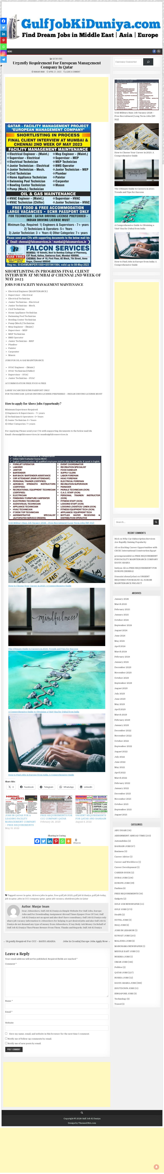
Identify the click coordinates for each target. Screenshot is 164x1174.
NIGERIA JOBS (122, 956)
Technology (121, 999)
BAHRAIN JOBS (123, 846)
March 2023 (121, 714)
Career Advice (122, 856)
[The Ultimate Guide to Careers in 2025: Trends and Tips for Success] (56, 617)
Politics (118, 967)
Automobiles (121, 841)
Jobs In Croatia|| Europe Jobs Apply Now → (86, 941)
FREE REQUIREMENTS (127, 893)
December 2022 (123, 730)
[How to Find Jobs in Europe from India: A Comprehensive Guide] (56, 743)
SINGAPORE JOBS (124, 993)
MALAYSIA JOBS (123, 941)
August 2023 (121, 688)
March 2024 (121, 651)
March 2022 (121, 778)
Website (9, 1023)
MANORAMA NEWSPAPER (128, 946)
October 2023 (122, 678)
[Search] (148, 61)
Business (119, 851)
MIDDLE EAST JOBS (125, 951)
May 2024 (120, 641)
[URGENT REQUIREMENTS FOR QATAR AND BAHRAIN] (91, 804)
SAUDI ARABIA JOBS (125, 983)
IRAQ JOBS (120, 925)
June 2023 (120, 699)
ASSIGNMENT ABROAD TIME (130, 835)
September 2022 (123, 746)
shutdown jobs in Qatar (76, 899)
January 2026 (122, 599)
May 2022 (120, 767)
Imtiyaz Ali (120, 568)
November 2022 (123, 735)
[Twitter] (43, 841)
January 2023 (122, 725)
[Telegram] (3, 59)
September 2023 (123, 683)
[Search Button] (159, 51)
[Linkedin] (50, 841)
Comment (11, 964)
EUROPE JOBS (122, 883)
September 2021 (123, 809)
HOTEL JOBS (121, 920)
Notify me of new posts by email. (24, 1043)
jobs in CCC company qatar (31, 899)
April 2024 (120, 646)
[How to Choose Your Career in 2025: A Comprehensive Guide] (56, 554)
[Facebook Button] (154, 51)
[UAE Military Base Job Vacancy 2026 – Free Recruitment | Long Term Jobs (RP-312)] (55, 488)
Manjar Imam (39, 72)
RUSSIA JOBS (122, 977)
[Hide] (1, 66)
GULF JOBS (120, 909)
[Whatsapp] (62, 841)
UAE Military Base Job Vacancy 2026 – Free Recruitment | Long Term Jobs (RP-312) (51, 523)
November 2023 (123, 672)
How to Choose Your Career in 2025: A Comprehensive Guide (39, 586)
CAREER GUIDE (123, 872)
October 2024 (122, 620)
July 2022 (120, 757)
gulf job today (99, 895)
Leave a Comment (73, 72)
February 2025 (122, 609)
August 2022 (121, 751)
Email (8, 1012)
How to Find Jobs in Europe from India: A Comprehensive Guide (41, 775)
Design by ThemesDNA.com (82, 1123)
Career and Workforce (126, 862)
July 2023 (120, 693)
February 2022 (122, 783)
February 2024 (122, 657)
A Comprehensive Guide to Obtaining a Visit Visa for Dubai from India (43, 712)
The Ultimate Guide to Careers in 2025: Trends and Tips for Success (43, 649)
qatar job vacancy (55, 899)
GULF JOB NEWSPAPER (127, 904)
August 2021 (121, 814)
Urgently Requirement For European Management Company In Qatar (57, 64)
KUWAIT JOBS (122, 935)
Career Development (125, 867)
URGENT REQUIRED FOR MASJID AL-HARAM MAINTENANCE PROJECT (133, 579)
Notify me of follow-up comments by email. (30, 1039)
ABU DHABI (121, 830)
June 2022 (120, 762)
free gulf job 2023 (63, 895)
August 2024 (121, 630)
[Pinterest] (56, 841)
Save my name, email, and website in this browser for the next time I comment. (49, 1034)
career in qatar (23, 895)
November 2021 (123, 799)
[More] (68, 841)
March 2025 (121, 604)
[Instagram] (3, 53)
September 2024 (123, 625)
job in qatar (11, 899)
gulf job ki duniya (82, 895)
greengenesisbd (123, 556)
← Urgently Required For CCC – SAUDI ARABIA (29, 941)
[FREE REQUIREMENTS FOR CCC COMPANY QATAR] (56, 804)
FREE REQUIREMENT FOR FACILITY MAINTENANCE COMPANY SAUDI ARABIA (136, 559)
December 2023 (123, 667)
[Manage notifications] (156, 1167)
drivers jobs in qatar (42, 895)
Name (9, 1001)
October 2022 (122, 741)
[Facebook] (37, 841)
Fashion (119, 888)
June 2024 (120, 635)
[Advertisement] (56, 99)
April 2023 (120, 709)
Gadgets (119, 899)
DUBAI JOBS (121, 877)
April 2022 (120, 772)
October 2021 (121, 804)
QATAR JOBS (57, 58)
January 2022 (122, 788)
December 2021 (123, 793)
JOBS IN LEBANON (124, 930)
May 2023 (120, 704)
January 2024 (122, 662)
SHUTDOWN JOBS (124, 988)
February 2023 (122, 720)
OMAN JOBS (121, 962)
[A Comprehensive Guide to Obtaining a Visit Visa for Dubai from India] (56, 680)
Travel (118, 1004)
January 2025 (122, 614)
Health (118, 914)
